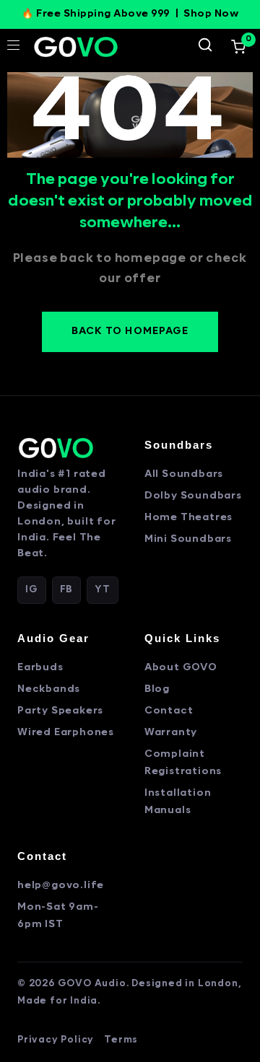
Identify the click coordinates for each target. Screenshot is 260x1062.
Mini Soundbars (188, 539)
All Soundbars (183, 474)
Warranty (170, 732)
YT (102, 589)
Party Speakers (60, 711)
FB (67, 589)
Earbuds (40, 667)
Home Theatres (188, 517)
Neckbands (48, 689)
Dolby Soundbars (193, 496)
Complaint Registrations (183, 763)
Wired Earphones (65, 732)
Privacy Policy (55, 1040)
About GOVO (180, 667)
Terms (121, 1040)
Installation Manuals (178, 802)
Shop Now (210, 14)
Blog (157, 689)
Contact (169, 711)
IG (31, 589)
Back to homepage (130, 331)
